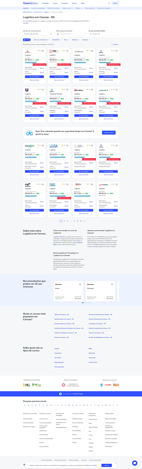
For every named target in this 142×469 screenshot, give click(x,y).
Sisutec (91, 447)
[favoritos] (109, 3)
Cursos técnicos (43, 434)
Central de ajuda (78, 394)
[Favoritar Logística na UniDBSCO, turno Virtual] (43, 145)
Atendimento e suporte (111, 434)
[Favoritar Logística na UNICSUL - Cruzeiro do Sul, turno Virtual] (92, 51)
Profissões (75, 426)
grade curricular (59, 237)
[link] (29, 51)
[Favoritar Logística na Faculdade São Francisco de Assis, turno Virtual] (92, 145)
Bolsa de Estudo (27, 12)
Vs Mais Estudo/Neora (111, 442)
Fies (90, 439)
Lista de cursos (38, 12)
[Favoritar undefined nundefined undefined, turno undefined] (80, 284)
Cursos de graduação (45, 422)
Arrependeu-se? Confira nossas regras (73, 385)
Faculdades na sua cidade (61, 423)
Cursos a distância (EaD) (46, 438)
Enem (90, 423)
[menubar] (63, 3)
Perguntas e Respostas (103, 8)
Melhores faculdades (53, 8)
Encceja (91, 451)
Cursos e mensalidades (38, 8)
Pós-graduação (76, 430)
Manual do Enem (93, 427)
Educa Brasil (108, 446)
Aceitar (107, 465)
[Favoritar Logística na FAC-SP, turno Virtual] (67, 51)
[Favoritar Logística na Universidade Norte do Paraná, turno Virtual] (43, 90)
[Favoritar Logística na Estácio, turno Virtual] (117, 51)
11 (74, 221)
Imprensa (84, 460)
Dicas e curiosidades (77, 422)
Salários (78, 8)
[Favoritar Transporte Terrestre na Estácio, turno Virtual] (67, 90)
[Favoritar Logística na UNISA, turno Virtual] (67, 145)
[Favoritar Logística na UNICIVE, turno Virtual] (117, 90)
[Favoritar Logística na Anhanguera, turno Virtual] (43, 51)
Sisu (90, 431)
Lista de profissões (28, 422)
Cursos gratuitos (44, 446)
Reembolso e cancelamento (109, 426)
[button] (134, 463)
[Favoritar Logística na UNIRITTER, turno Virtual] (92, 90)
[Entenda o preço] (84, 58)
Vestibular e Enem (77, 419)
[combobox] (71, 34)
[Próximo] (84, 221)
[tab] (83, 302)
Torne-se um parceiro (95, 460)
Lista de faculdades (61, 419)
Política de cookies (74, 460)
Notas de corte (66, 8)
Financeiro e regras (110, 430)
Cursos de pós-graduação (43, 426)
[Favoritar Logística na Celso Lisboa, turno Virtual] (67, 184)
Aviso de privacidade (60, 460)
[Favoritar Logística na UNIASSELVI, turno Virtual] (43, 184)
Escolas (41, 442)
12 (77, 221)
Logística (26, 8)
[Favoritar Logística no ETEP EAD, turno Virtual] (92, 184)
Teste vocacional (90, 8)
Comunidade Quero (61, 427)
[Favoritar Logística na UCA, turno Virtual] (117, 145)
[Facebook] (24, 464)
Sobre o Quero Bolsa (110, 419)
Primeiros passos (110, 422)
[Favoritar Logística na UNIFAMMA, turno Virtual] (117, 184)
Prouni (90, 435)
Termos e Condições (46, 460)
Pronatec (91, 443)
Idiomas (74, 434)
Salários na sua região (29, 426)
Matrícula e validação (111, 438)
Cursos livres (43, 430)
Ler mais (25, 23)
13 (81, 221)
